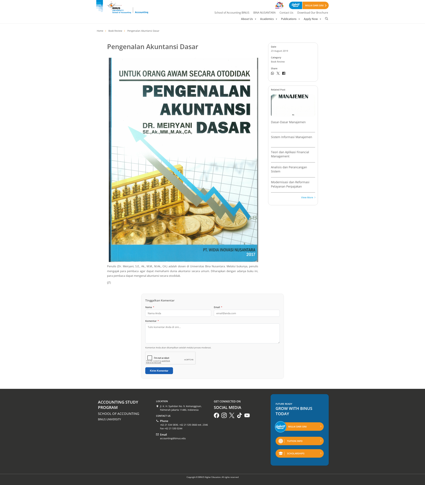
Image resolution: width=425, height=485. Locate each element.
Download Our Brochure (312, 12)
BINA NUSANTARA (264, 12)
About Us (247, 19)
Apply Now (311, 19)
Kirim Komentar (159, 370)
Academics (267, 19)
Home (100, 30)
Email (218, 307)
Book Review (115, 30)
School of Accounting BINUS (231, 12)
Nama (149, 307)
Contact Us (286, 12)
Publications (289, 19)
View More (307, 197)
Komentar (152, 321)
